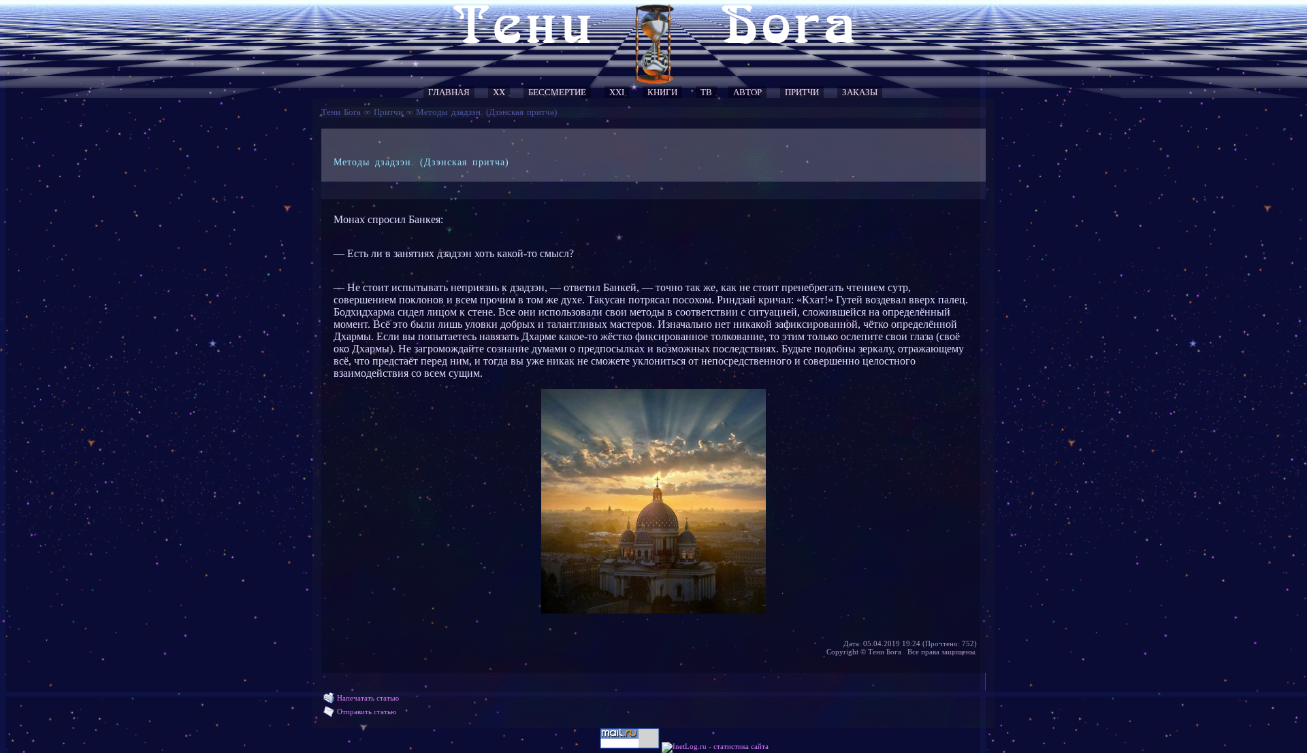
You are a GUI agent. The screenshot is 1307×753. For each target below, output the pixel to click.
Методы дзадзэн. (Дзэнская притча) (486, 112)
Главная (449, 92)
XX (499, 92)
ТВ (706, 92)
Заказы (859, 92)
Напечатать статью (368, 698)
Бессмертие (557, 92)
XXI (616, 92)
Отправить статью (366, 711)
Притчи (802, 92)
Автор (747, 92)
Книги (662, 92)
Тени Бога (341, 112)
